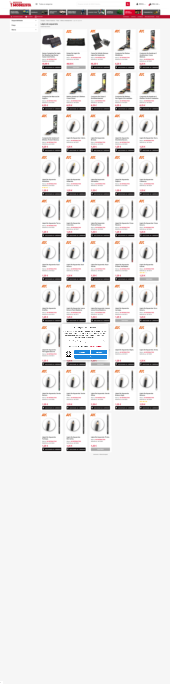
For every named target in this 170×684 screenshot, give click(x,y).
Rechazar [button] (82, 352)
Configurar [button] (90, 357)
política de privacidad (96, 346)
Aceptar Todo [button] (99, 352)
